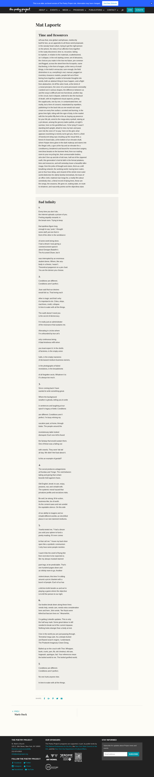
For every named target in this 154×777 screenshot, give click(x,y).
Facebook (17, 763)
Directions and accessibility (21, 749)
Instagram (18, 766)
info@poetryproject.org (20, 754)
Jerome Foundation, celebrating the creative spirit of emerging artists (66, 757)
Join (130, 10)
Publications (95, 10)
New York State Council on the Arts (78, 757)
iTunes (28, 766)
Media (65, 10)
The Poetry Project (19, 10)
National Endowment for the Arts (51, 757)
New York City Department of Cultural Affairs (70, 749)
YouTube (30, 769)
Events (54, 10)
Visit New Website (110, 3)
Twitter (28, 763)
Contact (111, 10)
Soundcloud (18, 769)
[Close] (151, 3)
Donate (139, 10)
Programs (78, 10)
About (42, 10)
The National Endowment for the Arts (58, 746)
